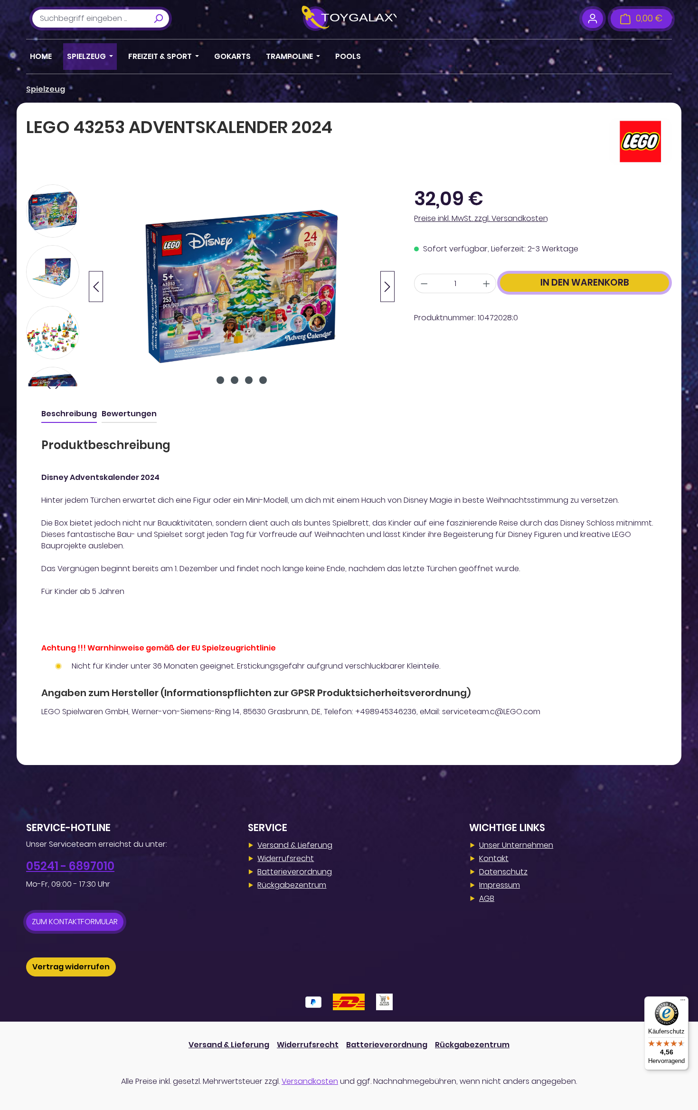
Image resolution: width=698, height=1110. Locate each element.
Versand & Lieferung (294, 845)
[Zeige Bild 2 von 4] (234, 380)
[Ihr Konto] (592, 18)
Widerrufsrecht (285, 858)
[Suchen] (158, 19)
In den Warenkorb (584, 282)
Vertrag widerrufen (71, 966)
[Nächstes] (387, 286)
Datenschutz (503, 871)
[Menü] (683, 1002)
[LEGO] (640, 141)
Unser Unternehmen (516, 845)
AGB (486, 898)
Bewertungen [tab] (129, 413)
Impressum (499, 885)
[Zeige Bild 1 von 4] (220, 380)
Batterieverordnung (294, 871)
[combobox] (90, 19)
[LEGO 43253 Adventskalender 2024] (242, 286)
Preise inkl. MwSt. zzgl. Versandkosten (481, 218)
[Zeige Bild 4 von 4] (263, 380)
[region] (211, 286)
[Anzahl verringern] (424, 283)
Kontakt (494, 858)
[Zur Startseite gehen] (349, 18)
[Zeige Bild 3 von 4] (249, 380)
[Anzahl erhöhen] (487, 283)
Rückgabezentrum (291, 885)
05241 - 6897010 (70, 866)
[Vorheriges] (96, 286)
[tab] (69, 414)
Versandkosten (310, 1081)
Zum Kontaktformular (75, 921)
